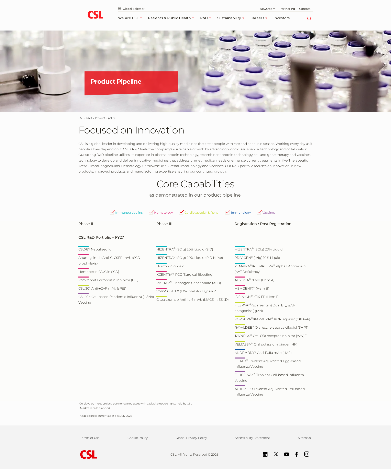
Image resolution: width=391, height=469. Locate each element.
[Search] (309, 18)
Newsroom (268, 9)
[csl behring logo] (87, 454)
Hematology (163, 212)
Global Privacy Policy (191, 438)
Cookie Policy (137, 438)
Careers (257, 18)
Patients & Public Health (169, 18)
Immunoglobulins (129, 212)
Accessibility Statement (252, 438)
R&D (204, 18)
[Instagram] (304, 454)
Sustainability (229, 18)
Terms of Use (90, 438)
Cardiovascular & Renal (202, 212)
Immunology (241, 212)
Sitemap (304, 438)
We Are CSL (128, 18)
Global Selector (133, 9)
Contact (305, 9)
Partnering (287, 9)
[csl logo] (95, 15)
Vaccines (268, 212)
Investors (281, 18)
